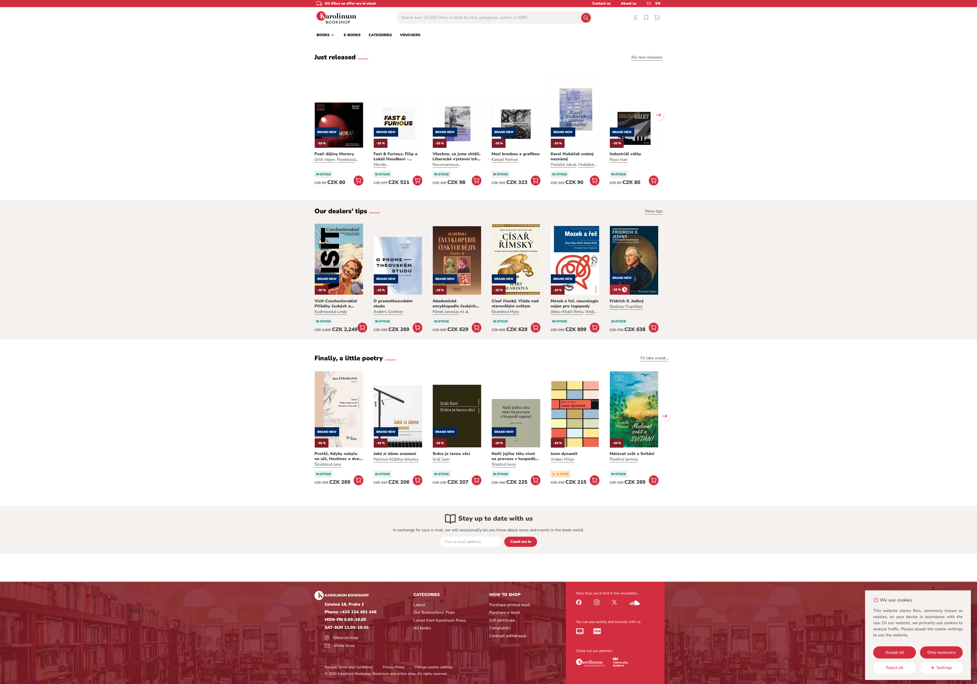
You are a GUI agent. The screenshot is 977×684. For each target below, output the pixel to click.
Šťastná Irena (504, 464)
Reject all (894, 668)
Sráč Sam (441, 459)
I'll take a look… (654, 358)
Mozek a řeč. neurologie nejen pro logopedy (574, 303)
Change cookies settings (433, 667)
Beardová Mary (505, 312)
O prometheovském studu (392, 303)
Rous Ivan (618, 159)
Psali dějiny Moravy (334, 153)
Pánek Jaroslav (446, 312)
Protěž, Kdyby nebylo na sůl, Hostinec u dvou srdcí (338, 456)
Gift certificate (502, 620)
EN (657, 3)
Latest (419, 605)
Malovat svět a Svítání (632, 453)
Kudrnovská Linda (330, 312)
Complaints (499, 628)
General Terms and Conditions (348, 667)
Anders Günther (388, 312)
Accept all (894, 652)
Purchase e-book (504, 612)
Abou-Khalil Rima (567, 312)
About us (628, 3)
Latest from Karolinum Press (439, 620)
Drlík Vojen (324, 159)
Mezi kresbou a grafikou (516, 153)
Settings (944, 668)
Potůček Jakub (563, 164)
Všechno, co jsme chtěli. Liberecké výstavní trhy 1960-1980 (456, 156)
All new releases (647, 57)
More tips (654, 211)
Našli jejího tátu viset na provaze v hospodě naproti (513, 456)
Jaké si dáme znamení (394, 453)
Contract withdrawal (507, 636)
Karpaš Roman (505, 159)
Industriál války (625, 153)
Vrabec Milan (562, 459)
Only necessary (941, 652)
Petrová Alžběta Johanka (395, 459)
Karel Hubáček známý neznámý (572, 156)
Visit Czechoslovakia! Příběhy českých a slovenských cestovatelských (335, 303)
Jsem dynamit (564, 453)
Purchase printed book (509, 605)
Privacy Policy (393, 667)
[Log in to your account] (635, 17)
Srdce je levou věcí (451, 453)
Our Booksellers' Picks (434, 612)
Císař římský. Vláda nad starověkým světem (515, 303)
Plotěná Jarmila (624, 459)
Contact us (601, 3)
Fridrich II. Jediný (627, 301)
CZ (648, 3)
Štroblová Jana (327, 464)
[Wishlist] (646, 17)
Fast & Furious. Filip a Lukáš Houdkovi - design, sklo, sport (395, 156)
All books (422, 628)
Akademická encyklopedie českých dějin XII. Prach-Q (454, 303)
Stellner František (626, 306)
